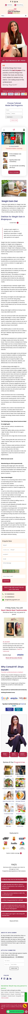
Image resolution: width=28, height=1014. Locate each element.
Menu (13, 15)
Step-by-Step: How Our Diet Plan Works (13, 879)
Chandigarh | (4, 996)
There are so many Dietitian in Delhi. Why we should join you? (13, 894)
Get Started (9, 4)
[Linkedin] (17, 1)
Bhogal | (12, 994)
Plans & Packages (14, 172)
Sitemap (3, 1006)
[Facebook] (10, 1)
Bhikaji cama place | (5, 994)
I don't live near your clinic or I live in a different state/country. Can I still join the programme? (13, 886)
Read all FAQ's (14, 921)
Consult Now (13, 222)
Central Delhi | (18, 994)
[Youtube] (15, 1)
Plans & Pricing (20, 4)
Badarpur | (17, 992)
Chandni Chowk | (11, 996)
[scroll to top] (26, 1012)
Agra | (2, 992)
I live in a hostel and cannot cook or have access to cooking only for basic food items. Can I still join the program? (14, 906)
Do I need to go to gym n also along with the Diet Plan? (13, 914)
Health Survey (26, 997)
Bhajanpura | (24, 992)
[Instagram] (12, 1)
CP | (23, 996)
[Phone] (24, 1005)
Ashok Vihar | (12, 992)
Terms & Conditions (10, 1006)
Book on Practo (9, 709)
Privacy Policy (19, 1006)
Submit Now (6, 580)
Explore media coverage (13, 853)
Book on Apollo (18, 709)
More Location (4, 998)
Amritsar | (6, 992)
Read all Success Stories (14, 658)
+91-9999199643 (9, 594)
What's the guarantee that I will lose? (13, 900)
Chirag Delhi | (19, 996)
